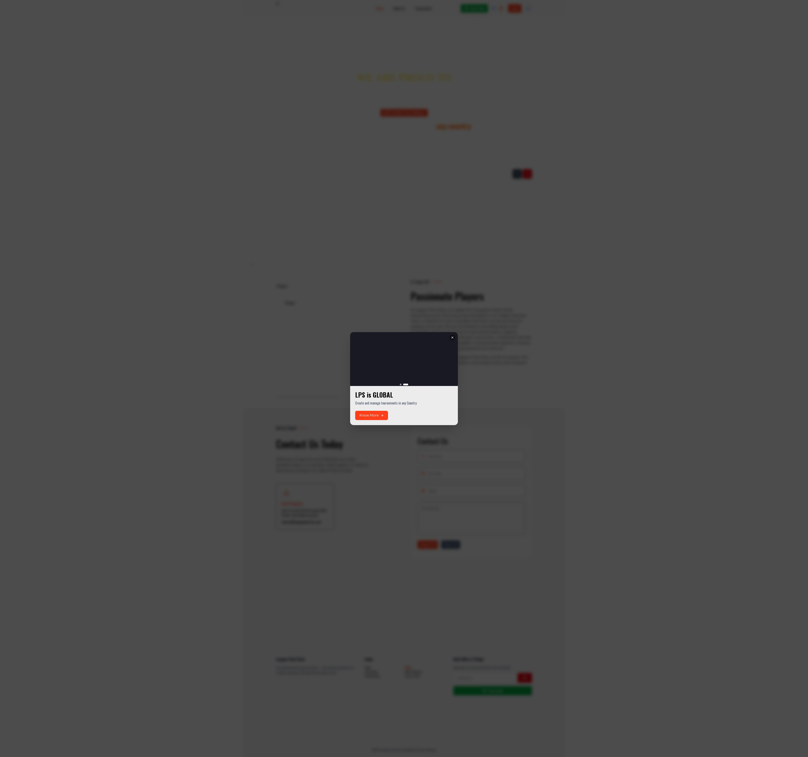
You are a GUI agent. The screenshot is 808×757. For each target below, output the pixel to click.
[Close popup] (452, 332)
